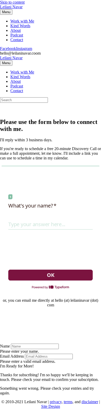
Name (5, 346)
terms (68, 402)
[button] (17, 366)
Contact (16, 40)
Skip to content (12, 2)
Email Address (12, 356)
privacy (56, 402)
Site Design (50, 406)
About (15, 30)
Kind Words (20, 26)
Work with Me (22, 21)
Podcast (16, 35)
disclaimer (90, 402)
